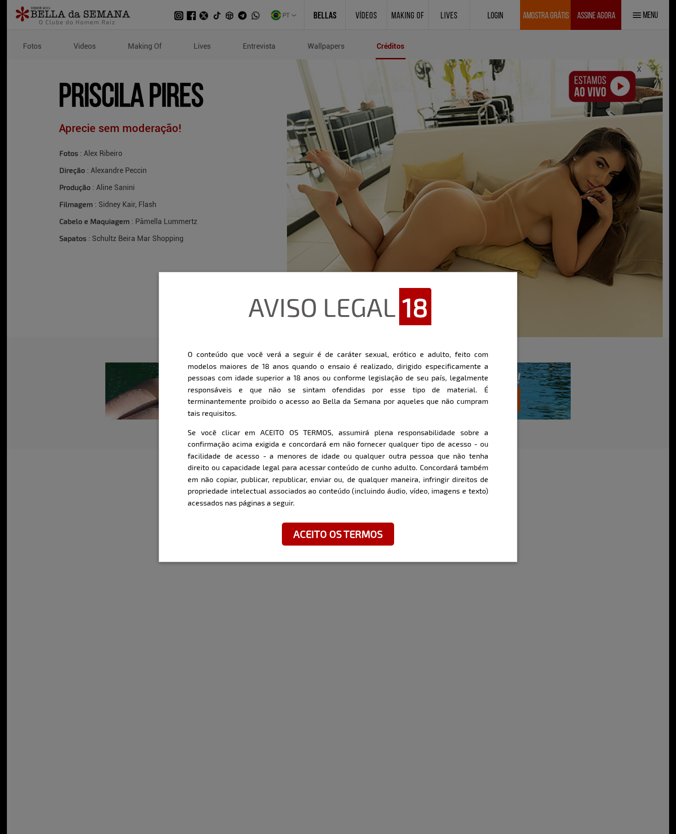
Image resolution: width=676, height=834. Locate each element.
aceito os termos (338, 534)
